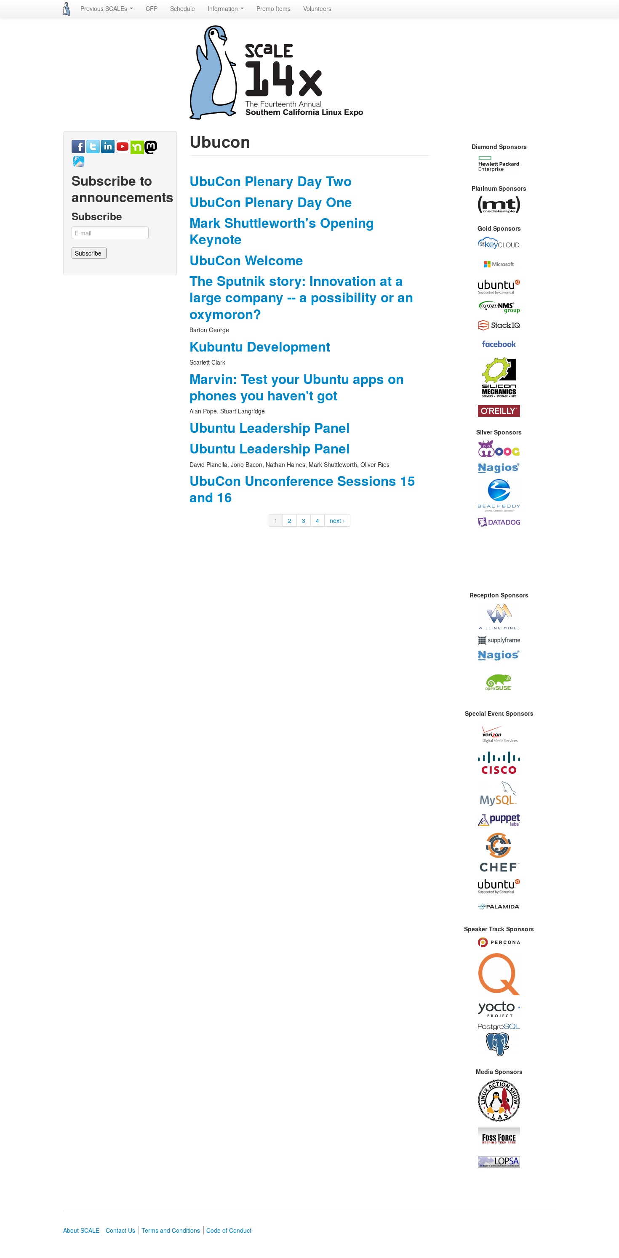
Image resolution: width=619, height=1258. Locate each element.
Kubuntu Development (259, 346)
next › (337, 520)
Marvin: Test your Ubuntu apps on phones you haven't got (296, 387)
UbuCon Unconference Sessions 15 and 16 (302, 488)
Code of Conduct (228, 1230)
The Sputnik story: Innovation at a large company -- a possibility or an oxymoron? (301, 297)
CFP (151, 8)
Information (224, 8)
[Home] (66, 9)
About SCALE (81, 1230)
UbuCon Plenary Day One (270, 201)
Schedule (182, 8)
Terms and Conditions (170, 1230)
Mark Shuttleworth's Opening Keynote (281, 230)
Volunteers (317, 8)
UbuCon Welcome (246, 260)
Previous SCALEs (104, 8)
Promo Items (273, 8)
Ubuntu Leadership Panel (269, 427)
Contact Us (120, 1230)
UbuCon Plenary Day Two (270, 180)
